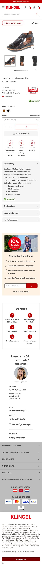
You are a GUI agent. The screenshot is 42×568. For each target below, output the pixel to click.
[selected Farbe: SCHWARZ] (8, 110)
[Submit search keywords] (37, 14)
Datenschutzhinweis (21, 291)
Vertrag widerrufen (17, 438)
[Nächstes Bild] (36, 70)
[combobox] (21, 14)
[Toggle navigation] (3, 7)
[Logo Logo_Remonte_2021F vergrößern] (34, 101)
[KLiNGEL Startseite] (13, 7)
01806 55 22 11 (19, 390)
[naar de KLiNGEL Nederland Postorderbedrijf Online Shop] (27, 490)
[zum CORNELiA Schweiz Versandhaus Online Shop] (21, 490)
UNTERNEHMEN (8, 466)
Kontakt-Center (19, 419)
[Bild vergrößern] (33, 48)
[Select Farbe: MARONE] (4, 110)
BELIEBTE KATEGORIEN (11, 445)
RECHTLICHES (8, 459)
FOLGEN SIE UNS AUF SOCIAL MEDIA (17, 480)
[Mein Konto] (25, 7)
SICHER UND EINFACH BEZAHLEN (15, 452)
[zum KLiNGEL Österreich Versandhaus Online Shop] (15, 490)
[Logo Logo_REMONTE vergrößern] (9, 199)
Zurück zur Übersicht (13, 23)
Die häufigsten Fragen (21, 424)
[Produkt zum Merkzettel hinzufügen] (26, 127)
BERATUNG (6, 473)
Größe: (4, 115)
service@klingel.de (20, 410)
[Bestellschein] (34, 7)
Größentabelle (35, 115)
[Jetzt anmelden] (32, 285)
